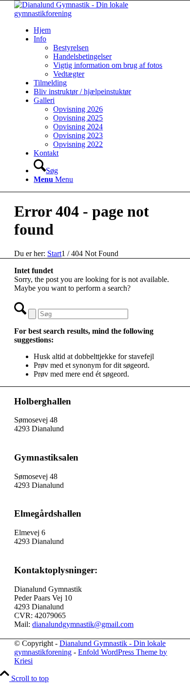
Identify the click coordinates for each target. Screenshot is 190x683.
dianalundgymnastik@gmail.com (82, 624)
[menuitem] (105, 30)
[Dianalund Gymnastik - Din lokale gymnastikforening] (95, 13)
